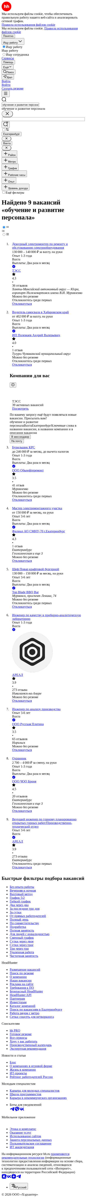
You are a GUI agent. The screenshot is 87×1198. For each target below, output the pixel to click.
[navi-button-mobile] (6, 93)
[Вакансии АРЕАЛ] (47, 652)
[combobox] (20, 105)
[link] (8, 71)
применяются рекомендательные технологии (35, 1155)
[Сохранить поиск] (6, 124)
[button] (6, 81)
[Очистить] (7, 114)
